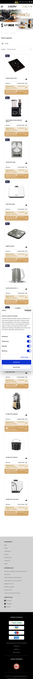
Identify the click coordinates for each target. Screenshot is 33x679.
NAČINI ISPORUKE (16, 659)
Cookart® (6, 33)
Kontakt (6, 554)
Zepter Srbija (7, 557)
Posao (6, 563)
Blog (5, 545)
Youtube (8, 606)
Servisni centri (8, 590)
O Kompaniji (7, 551)
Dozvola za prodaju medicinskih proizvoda (15, 571)
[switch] (29, 341)
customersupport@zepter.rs (19, 676)
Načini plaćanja (17, 617)
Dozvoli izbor (16, 367)
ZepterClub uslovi (9, 583)
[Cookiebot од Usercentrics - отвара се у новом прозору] (24, 310)
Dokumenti (7, 574)
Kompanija (8, 542)
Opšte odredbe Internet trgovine (12, 577)
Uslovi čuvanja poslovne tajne (12, 593)
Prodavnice (7, 560)
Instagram (9, 603)
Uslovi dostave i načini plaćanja (12, 580)
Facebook (8, 600)
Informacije (8, 568)
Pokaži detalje (24, 357)
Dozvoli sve (16, 362)
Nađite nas (8, 597)
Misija (6, 548)
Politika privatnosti (9, 586)
